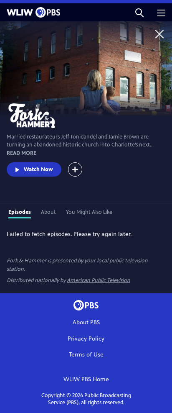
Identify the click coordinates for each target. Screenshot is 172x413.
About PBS (86, 322)
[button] (139, 12)
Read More (21, 153)
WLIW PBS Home (86, 379)
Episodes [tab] (19, 212)
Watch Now (38, 169)
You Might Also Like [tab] (89, 212)
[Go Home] (159, 34)
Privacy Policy (86, 338)
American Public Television (98, 280)
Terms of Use (86, 354)
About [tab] (48, 212)
